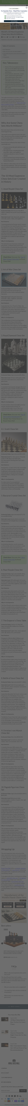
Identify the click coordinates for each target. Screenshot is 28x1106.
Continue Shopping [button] (14, 21)
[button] (26, 7)
